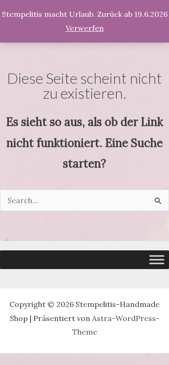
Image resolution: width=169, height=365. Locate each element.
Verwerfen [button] (85, 28)
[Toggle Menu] (156, 259)
